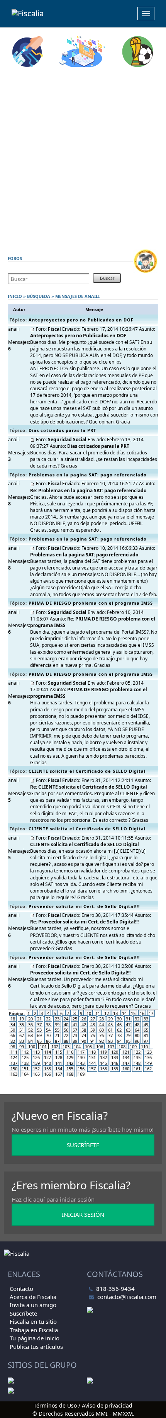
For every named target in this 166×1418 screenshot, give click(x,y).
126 (36, 1057)
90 (83, 1041)
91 (92, 1041)
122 (137, 1052)
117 (81, 1052)
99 (21, 1046)
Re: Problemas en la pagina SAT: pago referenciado (88, 490)
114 (47, 1052)
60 (101, 1030)
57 (75, 1030)
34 (12, 1024)
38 (48, 1024)
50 (12, 1030)
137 (13, 1063)
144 (92, 1063)
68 (30, 1035)
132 (103, 1057)
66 (12, 1035)
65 (146, 1030)
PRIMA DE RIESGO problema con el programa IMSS (91, 603)
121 (125, 1052)
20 (30, 1019)
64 (137, 1030)
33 (146, 1019)
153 (47, 1068)
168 (69, 1074)
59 (92, 1030)
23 (57, 1019)
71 (57, 1035)
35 (21, 1024)
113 (36, 1052)
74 (83, 1035)
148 (137, 1063)
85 (39, 1041)
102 (54, 1046)
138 (25, 1063)
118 (92, 1052)
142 (69, 1063)
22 (48, 1019)
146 (114, 1063)
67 (21, 1035)
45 (110, 1024)
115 (58, 1052)
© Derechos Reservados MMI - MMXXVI (83, 1413)
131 (92, 1057)
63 (128, 1030)
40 (66, 1024)
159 (114, 1068)
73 (75, 1035)
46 (119, 1024)
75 (92, 1035)
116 (69, 1052)
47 (128, 1024)
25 (75, 1019)
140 (47, 1063)
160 (125, 1068)
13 (115, 1013)
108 (122, 1046)
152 (36, 1068)
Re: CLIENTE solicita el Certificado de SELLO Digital (88, 787)
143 (81, 1063)
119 (103, 1052)
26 (83, 1019)
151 (25, 1068)
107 (110, 1046)
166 (47, 1074)
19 (21, 1019)
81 (146, 1035)
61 (110, 1030)
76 (101, 1035)
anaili (92, 296)
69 (39, 1035)
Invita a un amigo (33, 1305)
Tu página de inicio (34, 1338)
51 (21, 1030)
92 (101, 1041)
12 (106, 1013)
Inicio (15, 296)
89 (75, 1041)
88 (66, 1041)
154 (58, 1068)
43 (92, 1024)
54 (48, 1030)
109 (133, 1046)
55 (57, 1030)
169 (81, 1074)
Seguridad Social (67, 439)
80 (137, 1035)
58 (83, 1030)
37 (39, 1024)
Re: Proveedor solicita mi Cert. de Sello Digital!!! (84, 921)
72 (66, 1035)
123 (148, 1052)
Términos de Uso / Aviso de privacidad (83, 1405)
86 (48, 1041)
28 (101, 1019)
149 (148, 1063)
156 (81, 1068)
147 (125, 1063)
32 (137, 1019)
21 (39, 1019)
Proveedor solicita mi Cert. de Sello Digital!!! (84, 906)
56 (66, 1030)
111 (13, 1052)
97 (146, 1041)
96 (137, 1041)
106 (99, 1046)
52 (30, 1030)
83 (21, 1041)
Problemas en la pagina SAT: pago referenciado (88, 475)
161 (137, 1068)
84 (30, 1041)
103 (66, 1046)
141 (58, 1063)
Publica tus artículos (36, 1346)
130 (81, 1057)
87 (57, 1041)
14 (124, 1013)
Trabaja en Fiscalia (34, 1330)
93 (110, 1041)
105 (88, 1046)
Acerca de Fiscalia (33, 1297)
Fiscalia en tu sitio (33, 1321)
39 (57, 1024)
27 (92, 1019)
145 (103, 1063)
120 (114, 1052)
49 (146, 1024)
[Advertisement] (83, 158)
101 (43, 1046)
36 (30, 1024)
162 (148, 1068)
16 (142, 1013)
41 (75, 1024)
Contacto (21, 1288)
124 (13, 1057)
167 (58, 1074)
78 (119, 1035)
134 (125, 1057)
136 (148, 1057)
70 (48, 1035)
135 (137, 1057)
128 (58, 1057)
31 (128, 1019)
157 (92, 1068)
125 (25, 1057)
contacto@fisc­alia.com (126, 1297)
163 (13, 1074)
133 (114, 1057)
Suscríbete (23, 1313)
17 (151, 1013)
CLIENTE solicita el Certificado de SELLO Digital (87, 771)
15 (133, 1013)
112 (25, 1052)
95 (128, 1041)
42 (83, 1024)
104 (77, 1046)
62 (119, 1030)
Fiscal (54, 329)
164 (25, 1074)
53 (39, 1030)
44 (101, 1024)
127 (47, 1057)
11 (97, 1013)
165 (36, 1074)
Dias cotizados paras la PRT (62, 430)
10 (88, 1013)
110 (144, 1046)
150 (13, 1068)
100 (31, 1046)
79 (128, 1035)
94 (119, 1041)
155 (69, 1068)
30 (119, 1019)
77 (110, 1035)
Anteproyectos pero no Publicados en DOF (81, 320)
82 (12, 1041)
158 (103, 1068)
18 (12, 1019)
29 (110, 1019)
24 (66, 1019)
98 (12, 1046)
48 (137, 1024)
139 (36, 1063)
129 (69, 1057)
